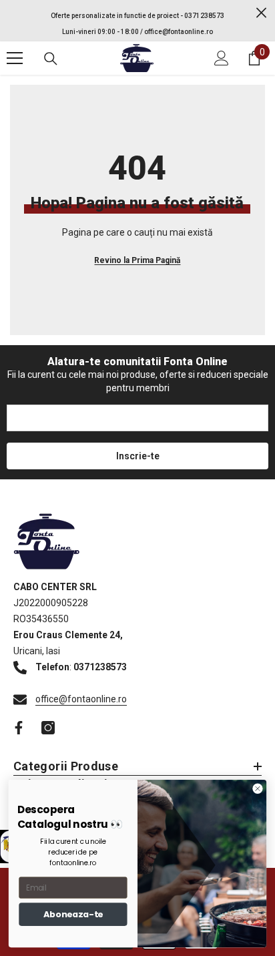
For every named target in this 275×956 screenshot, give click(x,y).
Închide (261, 13)
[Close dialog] (257, 788)
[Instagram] (48, 728)
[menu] (15, 58)
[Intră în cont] (221, 58)
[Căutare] (51, 59)
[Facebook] (19, 728)
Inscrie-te (138, 456)
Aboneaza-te (73, 914)
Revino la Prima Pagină (137, 260)
